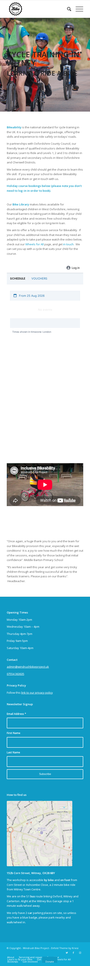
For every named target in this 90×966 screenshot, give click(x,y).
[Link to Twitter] (67, 952)
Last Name (13, 752)
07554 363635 (15, 674)
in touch (68, 244)
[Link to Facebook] (73, 952)
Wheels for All (34, 244)
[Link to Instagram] (80, 952)
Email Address (16, 714)
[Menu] (77, 9)
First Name (13, 733)
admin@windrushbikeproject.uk (28, 667)
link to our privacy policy (37, 693)
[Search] (67, 9)
